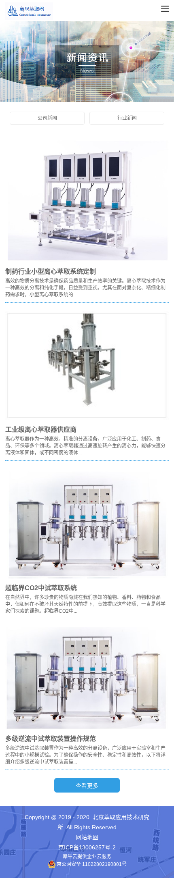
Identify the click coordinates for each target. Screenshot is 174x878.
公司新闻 (47, 118)
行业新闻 (127, 118)
